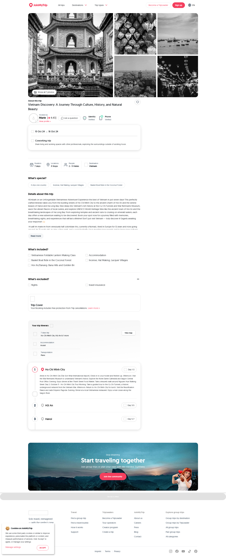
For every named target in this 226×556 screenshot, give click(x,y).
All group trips (172, 527)
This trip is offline (113, 497)
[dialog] (28, 538)
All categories (172, 536)
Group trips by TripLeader (177, 522)
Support (74, 532)
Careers (137, 522)
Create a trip (108, 532)
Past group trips (173, 532)
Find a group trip (78, 518)
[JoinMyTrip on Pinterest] (195, 551)
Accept (42, 548)
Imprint (98, 551)
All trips (61, 5)
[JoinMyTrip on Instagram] (170, 551)
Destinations (77, 5)
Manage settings (13, 547)
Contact (137, 536)
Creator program (110, 527)
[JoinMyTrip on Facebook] (177, 551)
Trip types (99, 5)
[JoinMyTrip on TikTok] (189, 551)
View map (128, 333)
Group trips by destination (178, 518)
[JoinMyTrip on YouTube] (183, 551)
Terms (107, 551)
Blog (136, 532)
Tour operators (109, 522)
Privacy (117, 551)
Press (136, 527)
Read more (36, 236)
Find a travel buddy (79, 522)
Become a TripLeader (158, 5)
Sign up (178, 5)
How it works (77, 527)
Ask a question (71, 118)
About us (138, 518)
